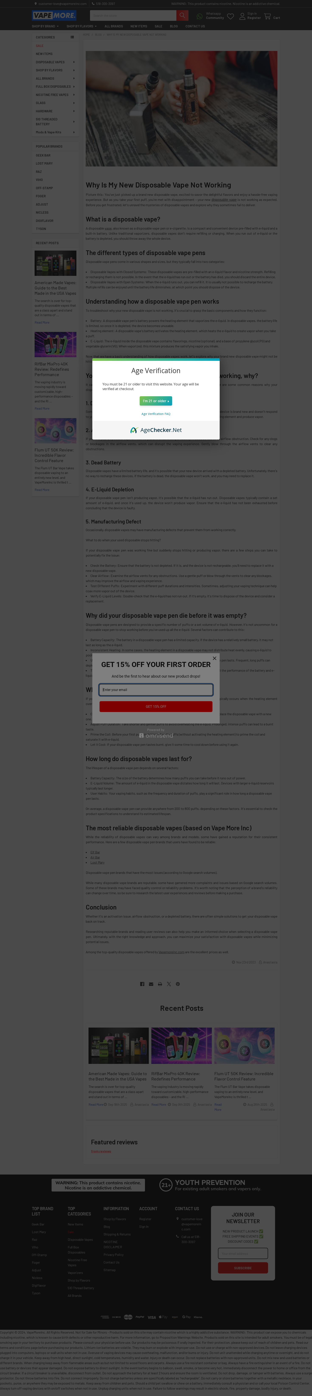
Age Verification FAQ (156, 414)
